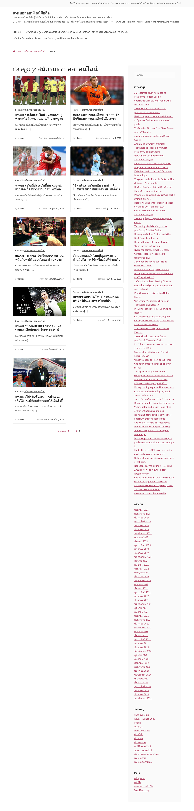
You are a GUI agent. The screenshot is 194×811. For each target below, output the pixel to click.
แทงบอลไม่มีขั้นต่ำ (100, 3)
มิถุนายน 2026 (141, 517)
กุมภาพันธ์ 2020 (142, 686)
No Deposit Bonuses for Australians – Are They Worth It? (153, 275)
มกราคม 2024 (141, 525)
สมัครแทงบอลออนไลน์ (34, 109)
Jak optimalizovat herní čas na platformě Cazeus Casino (150, 110)
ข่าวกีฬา (138, 734)
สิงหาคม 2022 (141, 568)
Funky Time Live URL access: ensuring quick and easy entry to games (153, 452)
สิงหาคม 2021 (141, 615)
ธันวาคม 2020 (141, 647)
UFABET (138, 726)
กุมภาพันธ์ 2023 (142, 545)
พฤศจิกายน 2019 (143, 698)
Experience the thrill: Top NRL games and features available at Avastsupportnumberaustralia (153, 489)
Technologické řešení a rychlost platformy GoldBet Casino (150, 228)
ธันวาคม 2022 (141, 552)
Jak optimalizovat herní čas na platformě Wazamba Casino (150, 338)
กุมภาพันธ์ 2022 (142, 592)
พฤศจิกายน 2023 (143, 533)
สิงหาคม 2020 (141, 662)
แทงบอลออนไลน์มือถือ (31, 13)
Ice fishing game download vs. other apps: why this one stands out (152, 416)
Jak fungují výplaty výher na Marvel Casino (152, 137)
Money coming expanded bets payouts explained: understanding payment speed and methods (154, 391)
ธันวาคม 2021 (141, 600)
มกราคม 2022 (141, 596)
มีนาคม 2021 (141, 635)
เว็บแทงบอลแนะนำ (120, 3)
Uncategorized (142, 730)
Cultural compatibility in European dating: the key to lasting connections (154, 318)
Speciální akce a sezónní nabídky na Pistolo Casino (152, 102)
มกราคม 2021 (141, 643)
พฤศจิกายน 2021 (143, 603)
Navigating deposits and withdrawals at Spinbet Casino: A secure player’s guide (153, 120)
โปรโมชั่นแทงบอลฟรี (80, 3)
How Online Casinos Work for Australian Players (149, 157)
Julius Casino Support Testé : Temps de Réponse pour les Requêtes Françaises (154, 400)
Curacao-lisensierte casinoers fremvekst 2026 (149, 255)
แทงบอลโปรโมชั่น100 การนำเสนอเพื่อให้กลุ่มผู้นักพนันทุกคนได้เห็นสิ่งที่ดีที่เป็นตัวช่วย (39, 372)
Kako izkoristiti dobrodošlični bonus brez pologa (153, 173)
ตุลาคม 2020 (140, 655)
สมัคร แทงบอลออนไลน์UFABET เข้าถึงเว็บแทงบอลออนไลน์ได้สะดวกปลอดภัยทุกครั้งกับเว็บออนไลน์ (97, 90)
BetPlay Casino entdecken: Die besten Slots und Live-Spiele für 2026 (153, 204)
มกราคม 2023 (141, 548)
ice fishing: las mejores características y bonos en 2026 (154, 346)
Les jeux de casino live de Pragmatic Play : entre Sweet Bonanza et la (152, 165)
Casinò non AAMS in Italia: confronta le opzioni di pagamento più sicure (154, 479)
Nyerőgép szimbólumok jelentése (151, 249)
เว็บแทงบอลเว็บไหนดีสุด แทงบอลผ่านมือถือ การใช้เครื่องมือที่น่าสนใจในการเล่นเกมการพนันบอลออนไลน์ (97, 231)
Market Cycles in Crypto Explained (151, 269)
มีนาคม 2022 (141, 588)
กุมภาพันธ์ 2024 (142, 521)
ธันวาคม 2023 (141, 529)
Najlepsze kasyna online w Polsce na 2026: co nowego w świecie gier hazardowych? (153, 469)
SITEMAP (17, 21)
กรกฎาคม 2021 (142, 619)
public (137, 722)
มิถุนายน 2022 (141, 576)
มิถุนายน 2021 (141, 623)
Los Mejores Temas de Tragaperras (152, 422)
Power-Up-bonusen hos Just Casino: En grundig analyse (154, 196)
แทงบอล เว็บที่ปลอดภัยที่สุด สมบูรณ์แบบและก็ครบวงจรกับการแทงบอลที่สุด (39, 160)
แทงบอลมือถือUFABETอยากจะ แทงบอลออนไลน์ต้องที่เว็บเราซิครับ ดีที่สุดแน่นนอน (39, 301)
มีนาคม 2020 (141, 682)
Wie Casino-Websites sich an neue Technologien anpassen (151, 302)
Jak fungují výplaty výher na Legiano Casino (153, 220)
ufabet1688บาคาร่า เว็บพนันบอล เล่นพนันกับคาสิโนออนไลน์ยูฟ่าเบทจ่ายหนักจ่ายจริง (39, 231)
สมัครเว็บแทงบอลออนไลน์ (169, 3)
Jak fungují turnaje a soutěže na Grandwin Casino (150, 263)
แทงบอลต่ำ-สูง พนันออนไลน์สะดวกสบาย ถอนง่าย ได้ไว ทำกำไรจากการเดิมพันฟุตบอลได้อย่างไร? (68, 21)
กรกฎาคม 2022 (142, 572)
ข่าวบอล (138, 738)
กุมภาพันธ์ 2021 (142, 639)
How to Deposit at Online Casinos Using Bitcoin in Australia (151, 243)
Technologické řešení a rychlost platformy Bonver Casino (150, 149)
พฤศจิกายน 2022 (143, 556)
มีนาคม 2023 (141, 541)
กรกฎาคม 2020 (142, 666)
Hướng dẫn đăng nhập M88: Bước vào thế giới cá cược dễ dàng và (153, 188)
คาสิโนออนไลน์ (142, 746)
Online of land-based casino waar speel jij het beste (154, 459)
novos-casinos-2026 (144, 718)
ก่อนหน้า (61, 431)
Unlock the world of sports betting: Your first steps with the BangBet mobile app (152, 430)
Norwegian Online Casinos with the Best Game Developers (152, 236)
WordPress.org (142, 790)
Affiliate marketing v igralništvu (150, 383)
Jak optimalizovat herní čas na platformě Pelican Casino (150, 94)
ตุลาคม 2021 (140, 607)
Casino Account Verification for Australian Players (150, 212)
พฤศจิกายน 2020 (143, 651)
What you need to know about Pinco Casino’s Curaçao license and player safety (152, 363)
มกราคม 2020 (141, 690)
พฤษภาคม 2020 (142, 674)
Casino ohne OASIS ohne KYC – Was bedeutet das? (152, 353)
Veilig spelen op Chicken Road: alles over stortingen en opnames (152, 408)
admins (21, 138)
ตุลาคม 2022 (140, 560)
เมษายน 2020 (141, 678)
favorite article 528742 (146, 324)
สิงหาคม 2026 (141, 509)
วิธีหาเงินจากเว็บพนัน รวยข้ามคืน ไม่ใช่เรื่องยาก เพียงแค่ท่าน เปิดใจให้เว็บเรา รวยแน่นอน (97, 160)
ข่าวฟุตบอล (140, 742)
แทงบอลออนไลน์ (143, 761)
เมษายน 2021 (141, 631)
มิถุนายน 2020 (141, 670)
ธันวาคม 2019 (141, 694)
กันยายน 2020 (141, 658)
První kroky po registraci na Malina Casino (152, 294)
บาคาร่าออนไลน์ (143, 750)
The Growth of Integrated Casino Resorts (151, 330)
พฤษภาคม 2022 (142, 580)
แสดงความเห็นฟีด (143, 786)
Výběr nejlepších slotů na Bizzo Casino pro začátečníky (154, 130)
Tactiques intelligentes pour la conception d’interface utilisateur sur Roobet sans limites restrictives (153, 375)
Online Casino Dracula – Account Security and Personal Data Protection (147, 21)
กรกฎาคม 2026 (142, 513)
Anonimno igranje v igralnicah (149, 143)
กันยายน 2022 (141, 564)
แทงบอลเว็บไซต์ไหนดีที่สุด (142, 3)
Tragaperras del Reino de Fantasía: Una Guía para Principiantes (154, 181)
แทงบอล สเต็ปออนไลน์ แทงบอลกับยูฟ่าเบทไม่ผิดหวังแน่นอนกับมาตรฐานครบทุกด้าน (39, 90)
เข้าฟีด (137, 782)
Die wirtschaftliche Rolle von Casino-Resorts (153, 310)
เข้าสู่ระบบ (139, 778)
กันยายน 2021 (141, 611)
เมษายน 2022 (141, 584)
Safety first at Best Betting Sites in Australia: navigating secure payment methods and (153, 285)
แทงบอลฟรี (140, 758)
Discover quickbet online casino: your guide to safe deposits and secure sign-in (154, 442)
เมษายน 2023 (141, 537)
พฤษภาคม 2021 (142, 627)
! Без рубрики (141, 714)
